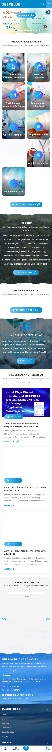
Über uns (5, 719)
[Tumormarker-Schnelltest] (38, 96)
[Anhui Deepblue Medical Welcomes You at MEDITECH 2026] (26, 465)
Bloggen (5, 736)
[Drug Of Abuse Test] (38, 124)
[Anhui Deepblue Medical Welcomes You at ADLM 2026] (26, 529)
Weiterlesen (24, 15)
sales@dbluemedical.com (17, 698)
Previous (4, 620)
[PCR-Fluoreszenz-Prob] (13, 124)
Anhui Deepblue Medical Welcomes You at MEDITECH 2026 (25, 489)
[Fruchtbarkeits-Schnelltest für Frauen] (13, 96)
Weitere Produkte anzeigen (24, 204)
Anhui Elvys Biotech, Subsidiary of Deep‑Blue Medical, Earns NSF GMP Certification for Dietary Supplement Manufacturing (22, 425)
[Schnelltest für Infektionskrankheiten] (13, 67)
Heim (4, 715)
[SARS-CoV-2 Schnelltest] (38, 67)
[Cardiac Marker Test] (38, 153)
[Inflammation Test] (13, 181)
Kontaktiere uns (8, 732)
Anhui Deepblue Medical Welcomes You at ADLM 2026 (25, 552)
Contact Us (23, 361)
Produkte (5, 723)
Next (47, 620)
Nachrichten (6, 728)
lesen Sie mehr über (23, 272)
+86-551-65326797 (12, 690)
